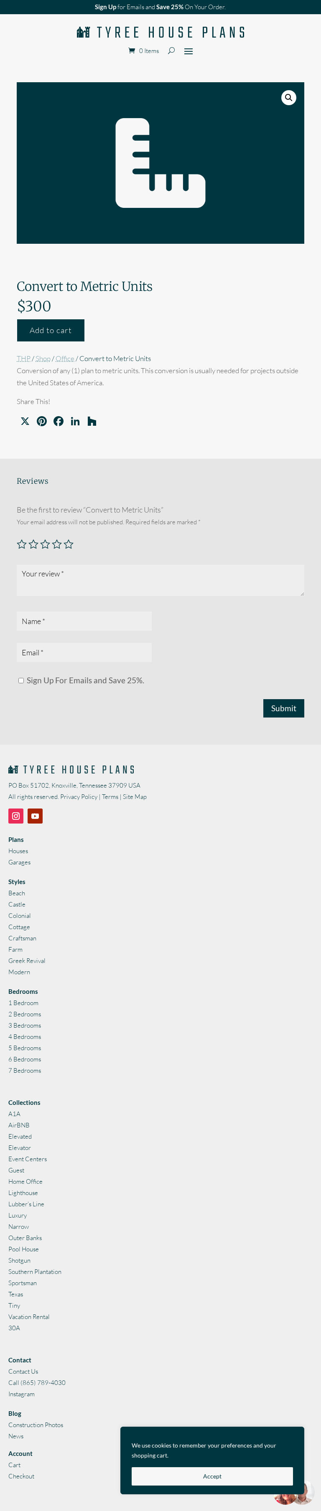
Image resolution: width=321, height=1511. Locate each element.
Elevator (19, 1148)
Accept (212, 1476)
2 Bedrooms (24, 1014)
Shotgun (19, 1260)
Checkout (21, 1476)
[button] (288, 97)
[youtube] (35, 816)
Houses (18, 851)
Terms (110, 797)
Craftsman (22, 938)
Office (65, 358)
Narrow (18, 1227)
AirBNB (19, 1125)
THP (24, 358)
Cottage (19, 927)
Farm (15, 949)
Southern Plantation (34, 1272)
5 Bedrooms (24, 1048)
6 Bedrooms (24, 1059)
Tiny (14, 1305)
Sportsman (22, 1283)
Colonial (19, 916)
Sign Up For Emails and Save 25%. (84, 680)
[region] (212, 1460)
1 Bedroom (23, 1003)
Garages (19, 862)
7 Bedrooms (24, 1070)
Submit (283, 708)
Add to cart (51, 330)
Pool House (23, 1249)
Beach (16, 893)
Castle (16, 904)
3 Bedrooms (24, 1025)
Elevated (20, 1136)
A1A (14, 1114)
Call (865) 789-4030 (37, 1383)
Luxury (17, 1215)
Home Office (25, 1181)
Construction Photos (35, 1425)
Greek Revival (27, 961)
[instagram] (15, 816)
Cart (14, 1465)
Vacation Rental (29, 1317)
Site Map (135, 797)
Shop (43, 358)
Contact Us (23, 1371)
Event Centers (27, 1159)
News (15, 1436)
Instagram (21, 1394)
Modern (19, 972)
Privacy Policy (78, 797)
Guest (16, 1170)
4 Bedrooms (24, 1037)
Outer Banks (25, 1238)
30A (14, 1328)
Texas (15, 1294)
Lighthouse (23, 1193)
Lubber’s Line (26, 1204)
